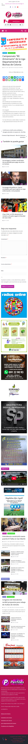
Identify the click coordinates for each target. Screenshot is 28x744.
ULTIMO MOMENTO (11, 52)
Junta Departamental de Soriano (8, 723)
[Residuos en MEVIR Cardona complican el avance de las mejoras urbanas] (5, 554)
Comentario (4, 239)
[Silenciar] (23, 484)
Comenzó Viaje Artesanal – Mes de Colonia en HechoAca (13, 136)
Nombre (3, 257)
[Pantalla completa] (25, 484)
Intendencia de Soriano (6, 717)
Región (4, 596)
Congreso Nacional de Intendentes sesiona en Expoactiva (16, 619)
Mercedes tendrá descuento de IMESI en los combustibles (18, 627)
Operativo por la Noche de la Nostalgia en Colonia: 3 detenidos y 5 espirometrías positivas (15, 4)
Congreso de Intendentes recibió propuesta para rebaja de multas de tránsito (13, 602)
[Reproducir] (3, 484)
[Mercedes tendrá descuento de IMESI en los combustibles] (5, 628)
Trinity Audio (16, 72)
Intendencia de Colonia (6, 720)
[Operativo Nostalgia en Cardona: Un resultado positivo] (5, 562)
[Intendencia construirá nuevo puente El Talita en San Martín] (14, 524)
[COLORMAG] (13, 678)
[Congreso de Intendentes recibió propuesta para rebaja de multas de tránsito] (14, 588)
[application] (14, 478)
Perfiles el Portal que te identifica (16, 67)
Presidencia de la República (7, 726)
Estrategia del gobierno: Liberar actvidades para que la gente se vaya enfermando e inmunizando (13, 189)
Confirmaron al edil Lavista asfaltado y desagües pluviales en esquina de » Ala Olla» (14, 131)
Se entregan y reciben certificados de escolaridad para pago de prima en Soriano (13, 162)
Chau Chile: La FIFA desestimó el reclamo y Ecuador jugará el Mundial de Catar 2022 (13, 216)
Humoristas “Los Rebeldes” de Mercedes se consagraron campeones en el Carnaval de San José (18, 636)
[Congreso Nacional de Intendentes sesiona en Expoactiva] (5, 620)
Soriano (4, 533)
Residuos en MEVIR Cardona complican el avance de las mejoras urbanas (17, 553)
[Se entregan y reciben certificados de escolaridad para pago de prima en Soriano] (14, 145)
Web (2, 271)
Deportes (5, 52)
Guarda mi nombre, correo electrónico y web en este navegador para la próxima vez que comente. (13, 281)
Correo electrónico (6, 264)
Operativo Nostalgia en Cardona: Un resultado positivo (18, 561)
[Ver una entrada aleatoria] (25, 30)
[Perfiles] (2, 30)
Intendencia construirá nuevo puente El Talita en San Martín (13, 537)
